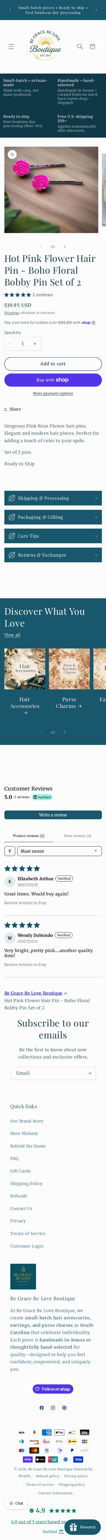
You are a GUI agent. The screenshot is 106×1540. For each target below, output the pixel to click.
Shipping (11, 313)
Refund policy (47, 1476)
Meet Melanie (24, 1133)
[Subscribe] (89, 1073)
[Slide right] (64, 246)
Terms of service (40, 1484)
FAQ (14, 1158)
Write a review (53, 814)
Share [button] (15, 409)
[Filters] (9, 851)
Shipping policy (72, 1484)
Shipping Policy (26, 1183)
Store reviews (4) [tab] (77, 836)
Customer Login (26, 1246)
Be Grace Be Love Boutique (33, 993)
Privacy (18, 1220)
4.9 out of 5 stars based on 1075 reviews (53, 1521)
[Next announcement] (96, 10)
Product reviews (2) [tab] (29, 836)
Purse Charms (66, 702)
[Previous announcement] (10, 10)
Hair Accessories (24, 702)
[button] (11, 46)
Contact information (55, 1493)
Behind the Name (28, 1146)
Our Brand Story (27, 1121)
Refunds (19, 1196)
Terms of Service (28, 1233)
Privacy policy (76, 1476)
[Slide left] (41, 246)
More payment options (53, 393)
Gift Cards (20, 1171)
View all (12, 635)
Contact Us (21, 1208)
